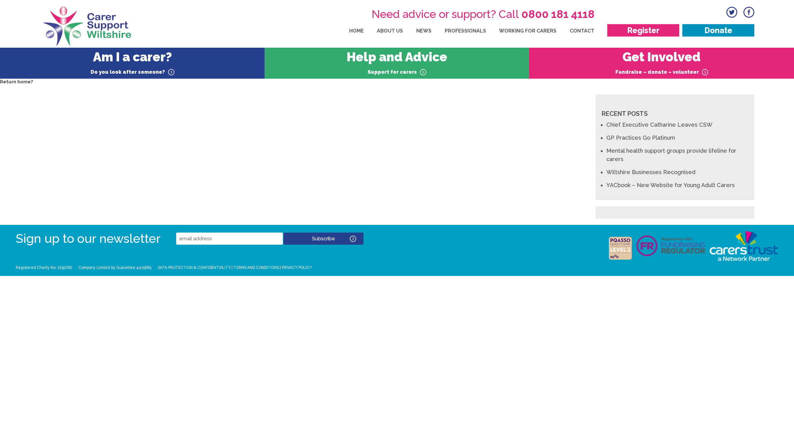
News (423, 31)
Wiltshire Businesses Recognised (650, 172)
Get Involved (658, 62)
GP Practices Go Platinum (640, 137)
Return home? (16, 82)
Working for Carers (527, 31)
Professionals (465, 31)
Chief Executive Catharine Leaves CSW (659, 124)
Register (643, 30)
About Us (390, 31)
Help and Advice (397, 62)
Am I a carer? (131, 62)
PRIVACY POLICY (297, 267)
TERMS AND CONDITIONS (256, 267)
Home (356, 31)
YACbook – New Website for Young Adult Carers (670, 185)
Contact (582, 31)
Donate (718, 30)
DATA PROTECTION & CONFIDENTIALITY (194, 267)
